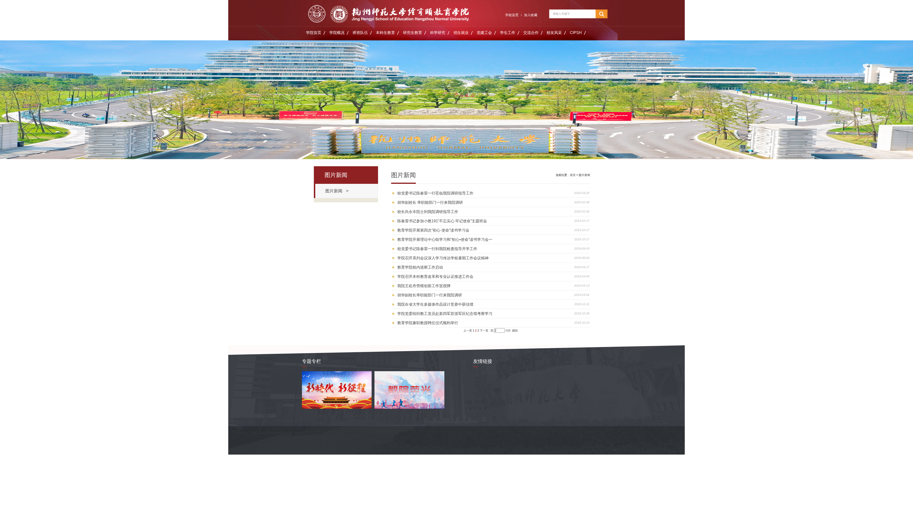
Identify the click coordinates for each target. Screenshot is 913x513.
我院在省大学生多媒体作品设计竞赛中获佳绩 (435, 304)
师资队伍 (360, 33)
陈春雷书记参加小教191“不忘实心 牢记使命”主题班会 (442, 221)
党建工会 (484, 33)
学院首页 (313, 33)
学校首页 (512, 15)
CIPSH (576, 33)
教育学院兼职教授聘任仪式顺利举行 (427, 323)
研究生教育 (412, 33)
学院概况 (337, 33)
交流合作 (531, 33)
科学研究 (437, 33)
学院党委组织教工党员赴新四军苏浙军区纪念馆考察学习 (444, 314)
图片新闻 (584, 175)
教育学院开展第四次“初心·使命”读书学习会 (433, 230)
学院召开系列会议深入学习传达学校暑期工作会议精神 (443, 258)
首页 (573, 175)
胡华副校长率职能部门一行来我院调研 (429, 295)
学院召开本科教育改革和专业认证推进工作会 (435, 277)
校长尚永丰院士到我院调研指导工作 (427, 212)
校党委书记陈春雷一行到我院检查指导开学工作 (437, 249)
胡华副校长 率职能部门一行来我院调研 (430, 202)
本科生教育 (385, 33)
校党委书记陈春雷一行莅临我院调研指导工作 (435, 193)
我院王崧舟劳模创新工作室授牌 (424, 286)
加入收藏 (530, 15)
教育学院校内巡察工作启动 (420, 267)
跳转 (515, 330)
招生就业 (461, 33)
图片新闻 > (337, 191)
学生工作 (507, 33)
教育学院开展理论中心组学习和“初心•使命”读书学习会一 (444, 240)
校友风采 (554, 33)
